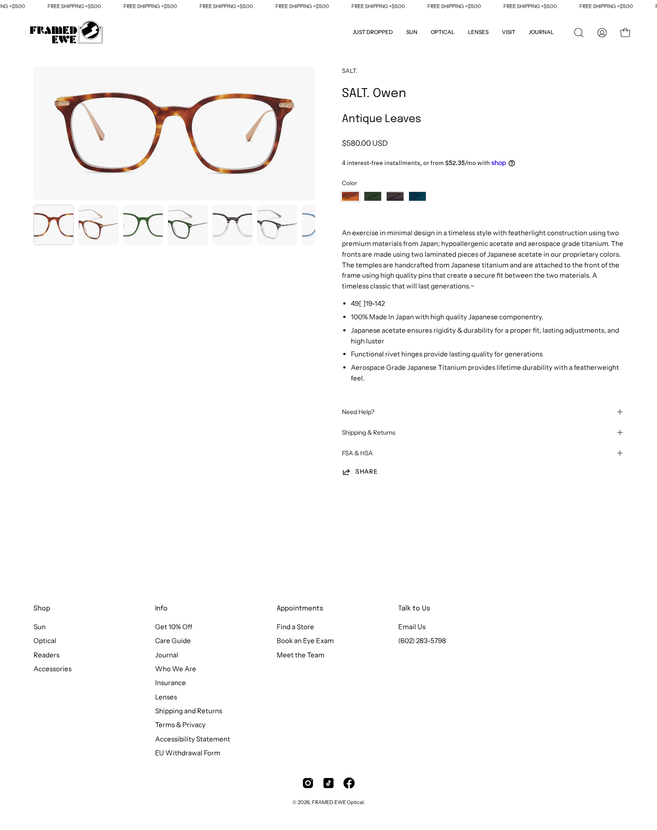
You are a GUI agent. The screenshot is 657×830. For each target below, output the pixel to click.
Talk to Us (414, 608)
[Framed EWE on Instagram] (308, 783)
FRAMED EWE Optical (338, 802)
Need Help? (358, 411)
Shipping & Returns (368, 432)
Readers (46, 655)
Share (366, 471)
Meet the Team (300, 655)
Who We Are (175, 669)
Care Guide (173, 641)
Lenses (166, 697)
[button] (508, 33)
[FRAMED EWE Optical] (67, 32)
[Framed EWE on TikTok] (328, 783)
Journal (166, 655)
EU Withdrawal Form (187, 753)
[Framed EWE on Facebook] (349, 783)
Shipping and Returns (188, 711)
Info (161, 608)
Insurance (170, 683)
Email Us (411, 626)
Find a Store (295, 626)
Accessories (53, 669)
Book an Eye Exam (305, 641)
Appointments (300, 608)
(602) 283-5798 (422, 641)
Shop (42, 608)
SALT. (349, 70)
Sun (40, 626)
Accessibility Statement (192, 739)
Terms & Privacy (180, 725)
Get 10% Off (173, 626)
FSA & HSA (357, 453)
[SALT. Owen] (54, 225)
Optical (45, 641)
